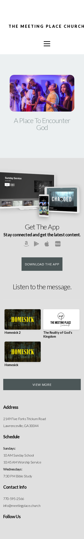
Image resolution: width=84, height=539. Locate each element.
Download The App (42, 264)
